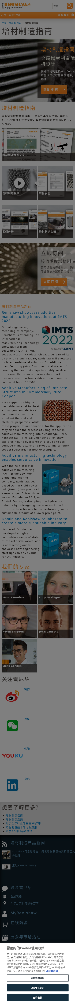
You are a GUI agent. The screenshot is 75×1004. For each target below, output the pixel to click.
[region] (37, 973)
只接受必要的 (37, 987)
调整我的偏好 (37, 977)
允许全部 (37, 997)
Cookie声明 (52, 970)
